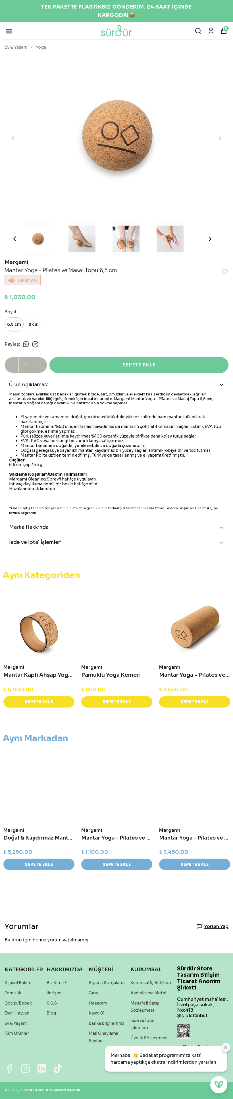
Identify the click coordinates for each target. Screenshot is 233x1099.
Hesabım (98, 1003)
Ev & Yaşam (16, 47)
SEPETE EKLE (139, 365)
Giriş (93, 992)
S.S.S (52, 1003)
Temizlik (13, 992)
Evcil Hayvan (17, 1013)
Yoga (41, 47)
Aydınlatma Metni (148, 992)
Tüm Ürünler (17, 1033)
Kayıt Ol (96, 1013)
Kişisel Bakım (18, 982)
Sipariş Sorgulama (107, 982)
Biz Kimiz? (57, 982)
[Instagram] (25, 1068)
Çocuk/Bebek (18, 1003)
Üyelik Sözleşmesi (148, 1037)
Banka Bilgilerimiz (106, 1023)
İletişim (54, 992)
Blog (51, 1013)
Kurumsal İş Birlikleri (150, 982)
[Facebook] (9, 1068)
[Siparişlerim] (211, 30)
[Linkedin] (41, 1068)
